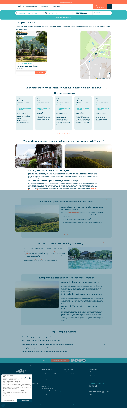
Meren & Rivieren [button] (46, 379)
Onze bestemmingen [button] (32, 6)
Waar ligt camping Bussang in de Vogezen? (36, 337)
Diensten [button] (92, 371)
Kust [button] (43, 375)
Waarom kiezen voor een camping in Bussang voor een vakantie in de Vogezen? (48, 344)
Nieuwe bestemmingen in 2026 (49, 373)
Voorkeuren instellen (9, 400)
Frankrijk (22, 365)
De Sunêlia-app (96, 404)
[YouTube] (84, 360)
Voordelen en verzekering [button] (96, 373)
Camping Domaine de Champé (28, 66)
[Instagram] (80, 360)
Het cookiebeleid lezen (7, 395)
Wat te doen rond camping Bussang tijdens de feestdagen (41, 340)
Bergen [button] (43, 377)
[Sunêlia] (20, 7)
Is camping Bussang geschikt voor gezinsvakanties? (39, 348)
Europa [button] (43, 381)
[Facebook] (72, 360)
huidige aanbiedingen (66, 2)
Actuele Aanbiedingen (71, 373)
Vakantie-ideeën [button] (70, 371)
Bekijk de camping (40, 72)
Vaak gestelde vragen (32, 404)
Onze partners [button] (93, 375)
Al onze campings (46, 371)
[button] (3, 405)
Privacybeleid (54, 404)
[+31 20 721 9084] (94, 6)
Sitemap (78, 404)
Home (17, 365)
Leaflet (98, 78)
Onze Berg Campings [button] (47, 394)
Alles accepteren (24, 400)
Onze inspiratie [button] (45, 6)
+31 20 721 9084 (100, 7)
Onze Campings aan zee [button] (47, 388)
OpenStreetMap (104, 78)
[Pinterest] (76, 360)
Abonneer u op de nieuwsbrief (60, 360)
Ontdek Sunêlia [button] (56, 6)
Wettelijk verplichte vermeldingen (67, 404)
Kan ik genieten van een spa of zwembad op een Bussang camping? (44, 351)
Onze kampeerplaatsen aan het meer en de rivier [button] (51, 391)
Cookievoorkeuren (86, 404)
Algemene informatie (44, 404)
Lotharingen (29, 365)
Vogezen (36, 365)
